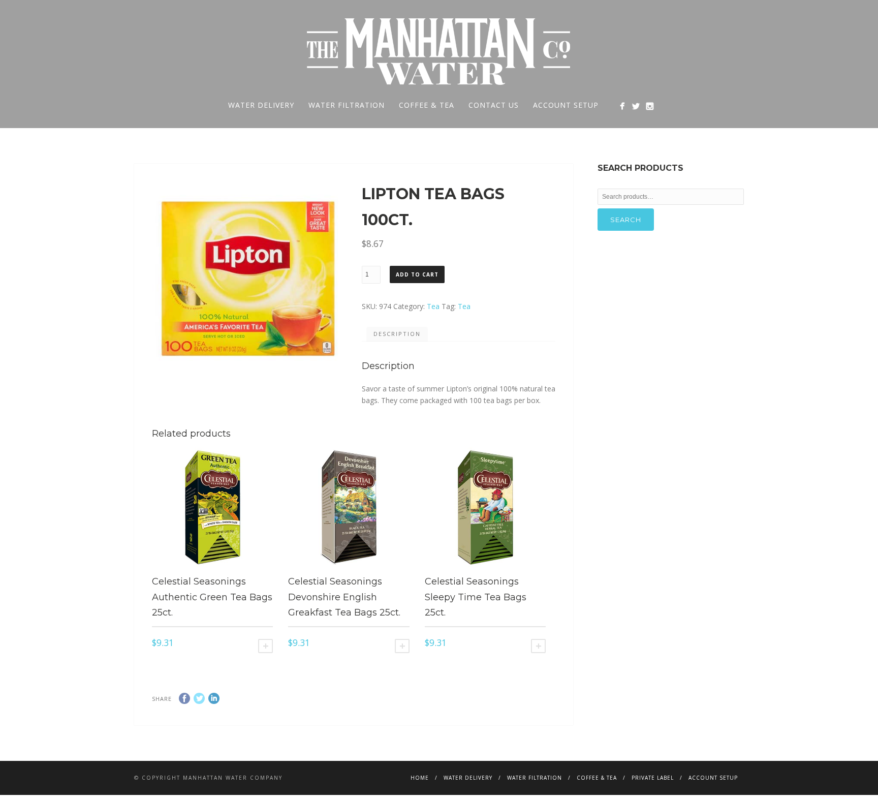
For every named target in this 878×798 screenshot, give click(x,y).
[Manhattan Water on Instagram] (649, 106)
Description (397, 333)
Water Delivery (261, 105)
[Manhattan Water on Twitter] (636, 106)
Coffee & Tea (426, 105)
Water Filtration (346, 105)
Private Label (653, 777)
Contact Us (493, 105)
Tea (433, 306)
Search (625, 220)
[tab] (397, 334)
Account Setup (566, 105)
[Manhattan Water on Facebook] (622, 106)
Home (420, 777)
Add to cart (417, 274)
